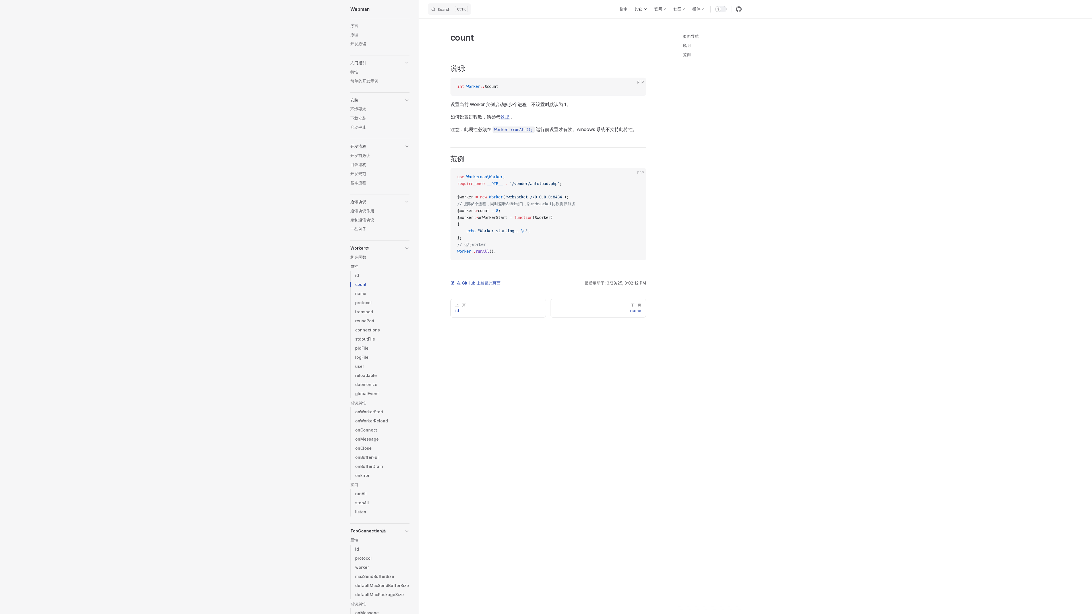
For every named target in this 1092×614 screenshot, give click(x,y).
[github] (739, 9)
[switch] (721, 9)
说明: (687, 45)
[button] (380, 62)
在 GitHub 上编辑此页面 (478, 283)
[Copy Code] (637, 86)
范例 (687, 54)
